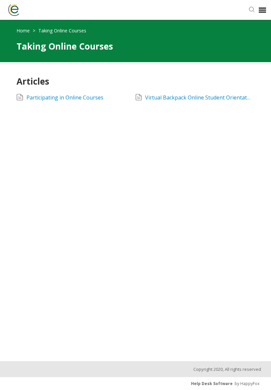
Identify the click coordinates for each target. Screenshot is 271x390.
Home (24, 30)
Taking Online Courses (62, 30)
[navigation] (262, 10)
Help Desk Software (212, 383)
